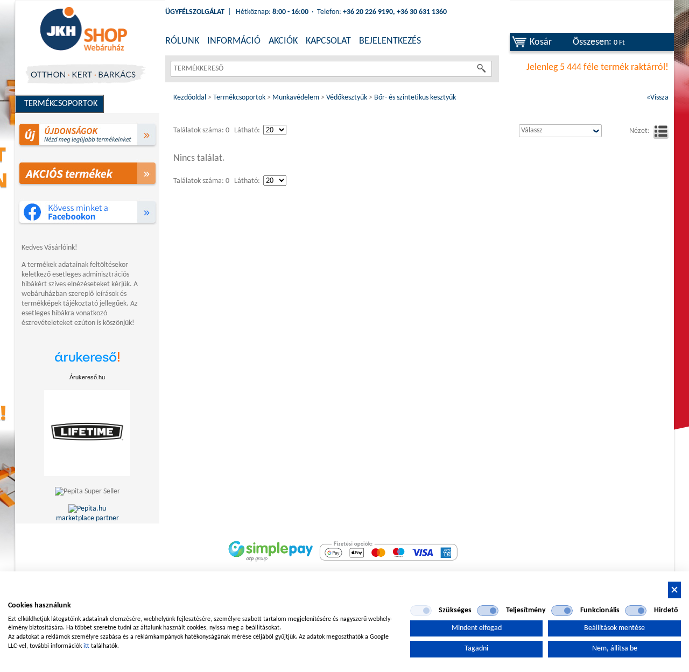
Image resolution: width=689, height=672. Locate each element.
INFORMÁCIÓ (234, 41)
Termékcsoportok (60, 104)
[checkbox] (421, 610)
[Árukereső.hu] (87, 362)
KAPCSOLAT (328, 41)
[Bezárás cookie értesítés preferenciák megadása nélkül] (674, 590)
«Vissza (657, 98)
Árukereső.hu (87, 377)
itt (86, 646)
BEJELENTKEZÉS (390, 41)
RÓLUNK (182, 41)
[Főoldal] (83, 29)
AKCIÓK (283, 41)
